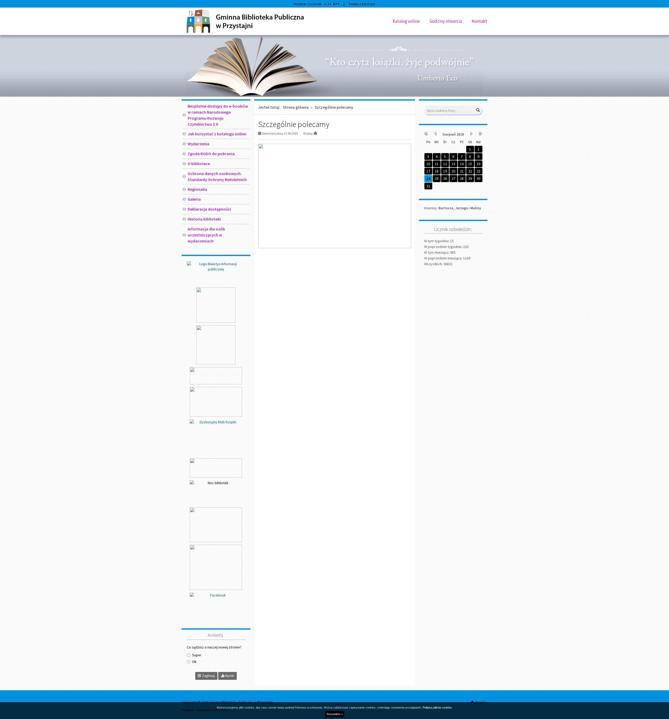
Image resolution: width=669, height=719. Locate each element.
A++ (336, 3)
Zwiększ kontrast (361, 4)
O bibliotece (199, 163)
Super (196, 655)
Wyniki (229, 676)
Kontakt (479, 21)
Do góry (480, 702)
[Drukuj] (317, 133)
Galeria (194, 199)
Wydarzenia (198, 143)
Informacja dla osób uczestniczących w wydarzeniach (206, 234)
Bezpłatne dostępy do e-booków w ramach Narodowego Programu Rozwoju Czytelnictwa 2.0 (218, 115)
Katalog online (406, 21)
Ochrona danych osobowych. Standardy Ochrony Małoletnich (217, 176)
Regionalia (197, 189)
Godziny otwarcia (446, 21)
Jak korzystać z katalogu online (217, 133)
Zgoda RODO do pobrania (211, 153)
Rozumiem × (335, 714)
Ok (194, 661)
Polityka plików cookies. (438, 707)
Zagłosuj (208, 676)
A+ (329, 4)
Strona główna (296, 107)
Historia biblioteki (204, 219)
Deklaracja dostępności (209, 209)
